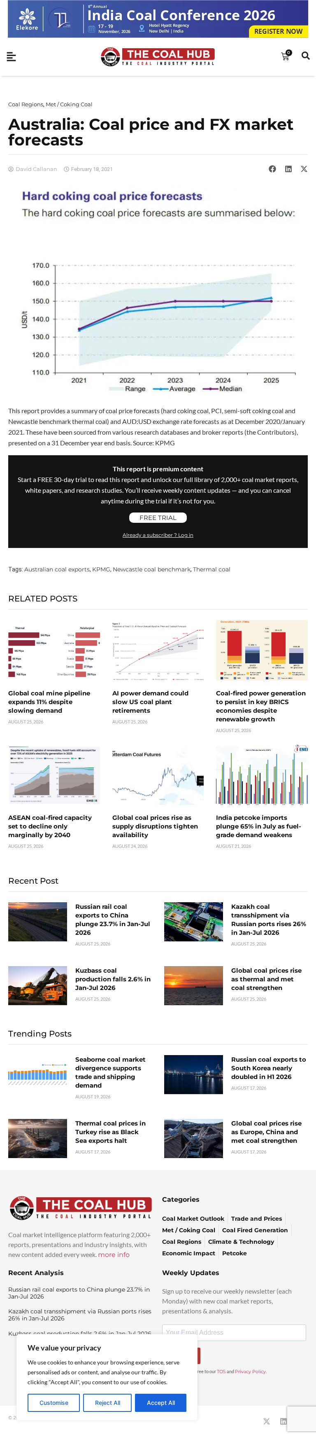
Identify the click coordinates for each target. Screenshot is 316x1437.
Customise (54, 1402)
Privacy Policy (250, 1371)
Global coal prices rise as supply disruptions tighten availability (155, 826)
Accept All (161, 1402)
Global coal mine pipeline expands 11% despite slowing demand (49, 701)
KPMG (101, 569)
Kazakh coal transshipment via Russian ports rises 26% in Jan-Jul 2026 (79, 1315)
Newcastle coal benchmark (152, 569)
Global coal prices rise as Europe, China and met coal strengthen (266, 1131)
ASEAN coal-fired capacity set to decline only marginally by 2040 (50, 826)
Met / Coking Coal (69, 104)
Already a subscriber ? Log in (158, 535)
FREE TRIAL (158, 518)
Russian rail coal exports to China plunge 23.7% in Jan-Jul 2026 (79, 1293)
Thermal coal (211, 569)
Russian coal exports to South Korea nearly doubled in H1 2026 (268, 1068)
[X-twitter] (266, 1421)
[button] (272, 169)
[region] (107, 1377)
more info (114, 1255)
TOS (221, 1371)
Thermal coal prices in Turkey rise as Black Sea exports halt (110, 1131)
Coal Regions (25, 104)
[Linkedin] (283, 1421)
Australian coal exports (57, 569)
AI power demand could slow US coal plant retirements (150, 701)
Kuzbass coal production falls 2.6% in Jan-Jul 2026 (113, 979)
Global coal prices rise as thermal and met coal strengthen (266, 979)
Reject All (107, 1402)
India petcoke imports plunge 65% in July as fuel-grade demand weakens (258, 826)
